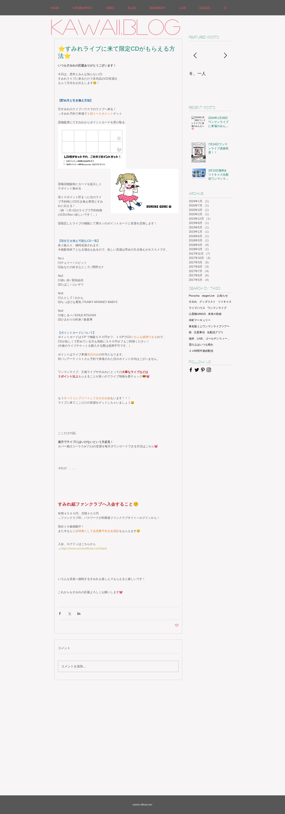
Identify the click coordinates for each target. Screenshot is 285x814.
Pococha (194, 295)
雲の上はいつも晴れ (201, 344)
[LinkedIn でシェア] (79, 613)
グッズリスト (207, 301)
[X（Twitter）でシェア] (69, 613)
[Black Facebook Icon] (191, 370)
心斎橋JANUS (197, 313)
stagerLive (208, 295)
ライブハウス (197, 307)
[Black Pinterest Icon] (203, 370)
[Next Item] (225, 56)
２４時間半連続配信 (201, 350)
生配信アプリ (215, 332)
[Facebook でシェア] (60, 613)
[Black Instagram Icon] (209, 370)
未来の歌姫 (215, 313)
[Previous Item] (195, 56)
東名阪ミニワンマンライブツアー (209, 326)
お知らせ (222, 295)
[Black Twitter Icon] (197, 370)
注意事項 (199, 332)
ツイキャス (224, 301)
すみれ (193, 301)
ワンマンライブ (216, 307)
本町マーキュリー (200, 320)
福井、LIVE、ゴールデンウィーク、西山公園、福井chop (210, 338)
